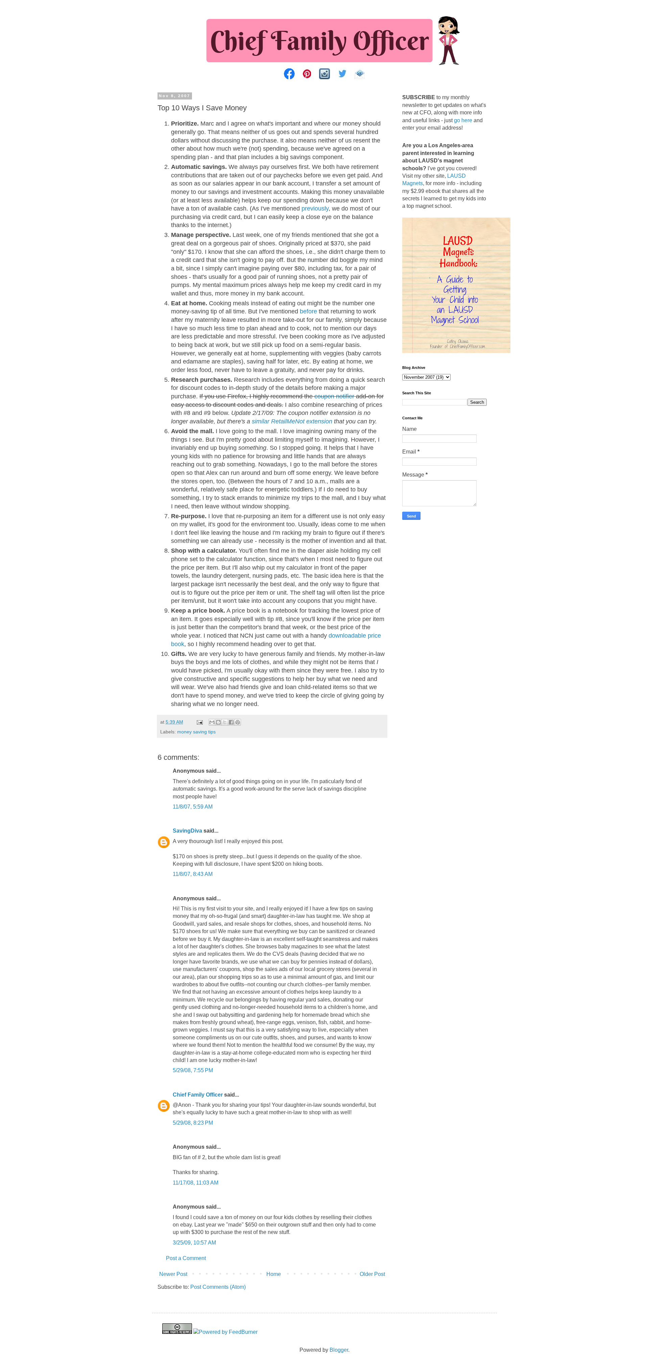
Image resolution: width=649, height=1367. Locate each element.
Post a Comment (186, 1258)
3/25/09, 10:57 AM (194, 1242)
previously (315, 208)
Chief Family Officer (198, 1095)
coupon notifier (334, 396)
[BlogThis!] (218, 722)
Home (273, 1274)
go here (463, 120)
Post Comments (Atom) (218, 1287)
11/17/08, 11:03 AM (195, 1183)
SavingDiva (187, 831)
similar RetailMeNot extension (292, 421)
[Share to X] (224, 722)
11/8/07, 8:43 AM (193, 874)
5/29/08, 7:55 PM (193, 1070)
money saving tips (196, 731)
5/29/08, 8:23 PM (193, 1123)
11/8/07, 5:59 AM (193, 807)
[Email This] (212, 722)
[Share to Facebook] (231, 722)
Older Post (372, 1274)
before (308, 311)
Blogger (339, 1350)
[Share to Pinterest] (237, 722)
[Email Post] (199, 722)
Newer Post (173, 1274)
